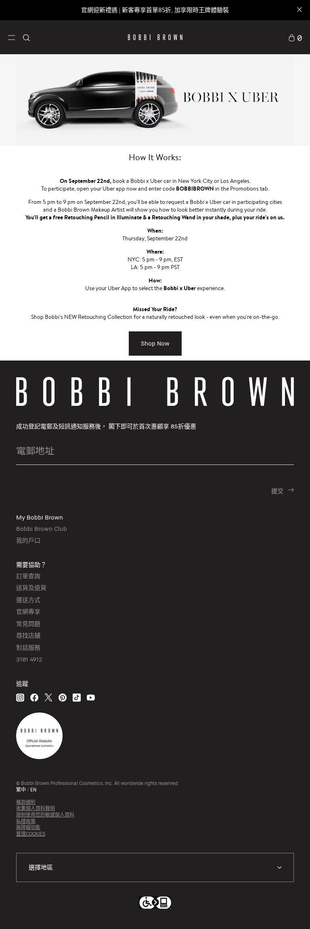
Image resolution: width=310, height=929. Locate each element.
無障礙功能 (28, 827)
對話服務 (28, 647)
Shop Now (155, 343)
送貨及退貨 (31, 587)
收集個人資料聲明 (35, 808)
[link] (295, 37)
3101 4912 (29, 659)
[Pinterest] (63, 697)
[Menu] (11, 36)
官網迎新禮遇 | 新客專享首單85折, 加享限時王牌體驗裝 (155, 10)
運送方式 (28, 599)
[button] (11, 37)
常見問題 (28, 623)
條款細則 (26, 802)
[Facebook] (34, 697)
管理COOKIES (30, 834)
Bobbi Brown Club (41, 528)
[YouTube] (91, 697)
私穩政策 (26, 821)
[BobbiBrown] (155, 37)
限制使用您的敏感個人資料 (45, 815)
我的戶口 (28, 540)
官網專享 (28, 611)
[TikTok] (77, 697)
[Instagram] (20, 697)
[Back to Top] (281, 908)
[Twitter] (48, 697)
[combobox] (155, 867)
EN (33, 790)
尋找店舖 (28, 635)
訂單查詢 (28, 575)
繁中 (21, 790)
